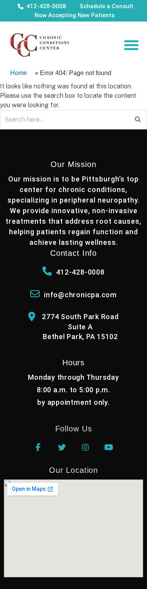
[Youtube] (109, 447)
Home (18, 73)
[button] (131, 45)
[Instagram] (85, 447)
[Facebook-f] (38, 447)
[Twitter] (62, 447)
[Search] (137, 119)
